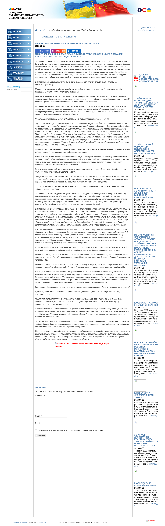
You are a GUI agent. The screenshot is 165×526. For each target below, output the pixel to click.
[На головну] (26, 9)
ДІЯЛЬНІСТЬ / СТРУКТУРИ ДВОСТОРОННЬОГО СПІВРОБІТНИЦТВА (149, 78)
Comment (40, 396)
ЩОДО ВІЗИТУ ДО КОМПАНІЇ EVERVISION (145, 484)
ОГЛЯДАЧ (16, 55)
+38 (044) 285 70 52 (146, 28)
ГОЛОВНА (16, 32)
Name (38, 416)
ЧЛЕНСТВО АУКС (19, 43)
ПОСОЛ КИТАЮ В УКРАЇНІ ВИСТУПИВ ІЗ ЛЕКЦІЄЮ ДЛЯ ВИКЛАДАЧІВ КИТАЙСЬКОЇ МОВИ (145, 193)
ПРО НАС (16, 37)
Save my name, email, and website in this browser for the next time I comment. (70, 430)
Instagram (60, 51)
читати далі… (150, 171)
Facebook (44, 51)
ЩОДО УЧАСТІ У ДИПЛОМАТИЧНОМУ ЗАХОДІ (144, 395)
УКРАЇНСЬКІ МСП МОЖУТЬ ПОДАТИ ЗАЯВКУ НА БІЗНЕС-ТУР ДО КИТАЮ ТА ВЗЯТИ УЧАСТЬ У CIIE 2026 (146, 102)
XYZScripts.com (41, 522)
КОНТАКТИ (17, 67)
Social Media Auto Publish (20, 522)
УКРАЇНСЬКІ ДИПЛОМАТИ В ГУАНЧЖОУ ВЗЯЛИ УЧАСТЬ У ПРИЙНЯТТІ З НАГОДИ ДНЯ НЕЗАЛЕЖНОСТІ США (146, 440)
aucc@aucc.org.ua (146, 30)
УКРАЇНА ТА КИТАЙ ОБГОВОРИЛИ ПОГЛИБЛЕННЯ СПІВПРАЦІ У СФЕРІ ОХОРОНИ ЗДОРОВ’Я (144, 149)
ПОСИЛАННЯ (17, 61)
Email (38, 423)
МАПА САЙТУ (18, 73)
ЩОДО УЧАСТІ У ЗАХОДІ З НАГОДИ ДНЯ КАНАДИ (146, 304)
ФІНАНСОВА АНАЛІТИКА (17, 79)
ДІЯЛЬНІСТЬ (17, 49)
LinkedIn (76, 51)
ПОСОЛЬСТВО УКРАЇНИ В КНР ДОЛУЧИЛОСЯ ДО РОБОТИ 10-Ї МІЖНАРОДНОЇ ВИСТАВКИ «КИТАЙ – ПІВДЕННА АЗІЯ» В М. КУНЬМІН (146, 349)
